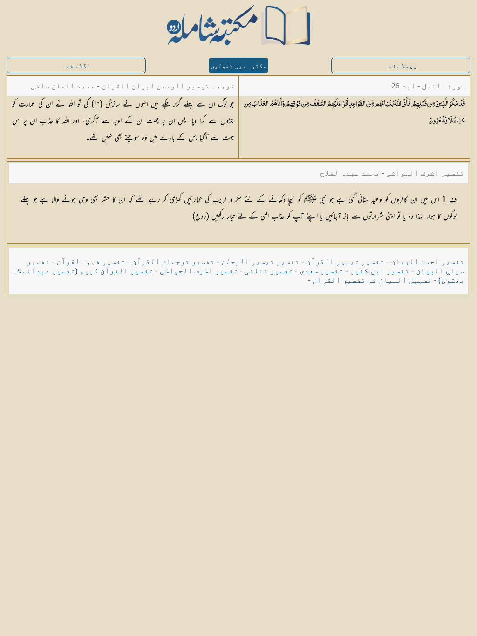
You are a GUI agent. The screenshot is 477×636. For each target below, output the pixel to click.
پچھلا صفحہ (400, 65)
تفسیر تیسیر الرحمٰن (260, 261)
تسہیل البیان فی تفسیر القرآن (372, 280)
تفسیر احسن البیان (427, 261)
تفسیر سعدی (321, 270)
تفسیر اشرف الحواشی (199, 270)
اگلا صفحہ (76, 65)
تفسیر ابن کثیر (379, 270)
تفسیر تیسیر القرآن (345, 261)
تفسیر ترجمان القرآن (173, 261)
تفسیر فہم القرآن (90, 261)
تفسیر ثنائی (269, 270)
